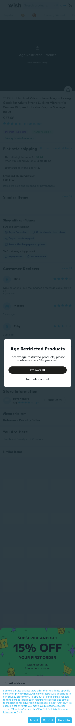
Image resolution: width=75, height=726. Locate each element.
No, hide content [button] (37, 379)
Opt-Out (48, 720)
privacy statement (18, 696)
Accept (34, 720)
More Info (64, 720)
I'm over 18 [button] (37, 370)
